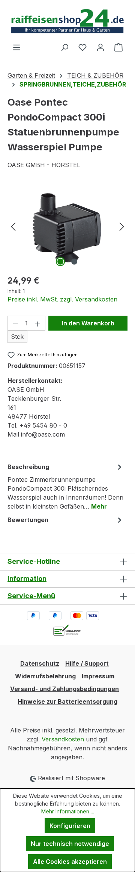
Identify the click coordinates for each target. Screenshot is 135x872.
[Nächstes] (122, 226)
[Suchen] (65, 47)
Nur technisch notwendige (70, 843)
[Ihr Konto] (101, 47)
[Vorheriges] (13, 226)
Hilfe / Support (87, 663)
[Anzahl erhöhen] (38, 323)
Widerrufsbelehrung (45, 676)
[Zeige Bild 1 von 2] (60, 262)
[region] (67, 226)
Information (27, 578)
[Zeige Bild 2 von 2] (74, 262)
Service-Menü (31, 596)
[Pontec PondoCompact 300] (67, 226)
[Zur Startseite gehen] (68, 21)
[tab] (66, 486)
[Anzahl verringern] (15, 323)
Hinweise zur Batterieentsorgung (67, 701)
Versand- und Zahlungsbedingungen (64, 689)
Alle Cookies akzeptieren (70, 861)
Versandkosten (63, 739)
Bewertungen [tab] (28, 519)
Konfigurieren (70, 825)
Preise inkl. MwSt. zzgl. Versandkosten (62, 299)
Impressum (98, 676)
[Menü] (17, 47)
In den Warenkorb (88, 323)
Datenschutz (39, 663)
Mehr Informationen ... (67, 811)
